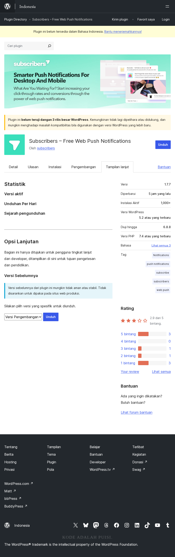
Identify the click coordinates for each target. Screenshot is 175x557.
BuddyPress (16, 506)
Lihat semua (161, 371)
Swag (138, 469)
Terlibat (138, 447)
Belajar (95, 447)
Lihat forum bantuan (136, 412)
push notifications (158, 263)
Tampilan (54, 447)
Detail (13, 167)
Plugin (51, 462)
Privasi (9, 469)
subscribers (46, 148)
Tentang (10, 447)
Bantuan (164, 167)
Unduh (163, 144)
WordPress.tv (102, 469)
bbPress (13, 498)
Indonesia (22, 525)
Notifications (161, 255)
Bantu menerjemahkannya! (123, 31)
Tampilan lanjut (117, 167)
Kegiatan (139, 454)
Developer (98, 462)
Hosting (10, 462)
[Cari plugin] (49, 46)
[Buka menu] (168, 6)
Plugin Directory (15, 19)
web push (163, 290)
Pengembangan (83, 167)
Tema (51, 454)
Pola (50, 469)
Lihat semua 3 (161, 245)
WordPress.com (18, 483)
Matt (10, 491)
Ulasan (33, 167)
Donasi (139, 462)
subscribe (162, 272)
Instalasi (54, 167)
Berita (8, 454)
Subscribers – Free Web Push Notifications (80, 141)
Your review (130, 371)
